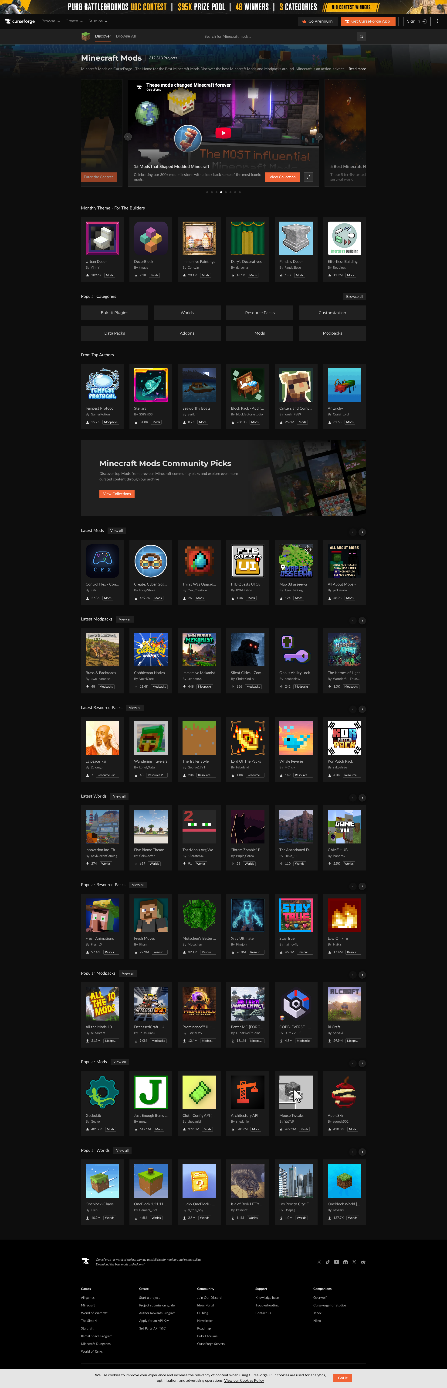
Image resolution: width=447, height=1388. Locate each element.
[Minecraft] (85, 36)
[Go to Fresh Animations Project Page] (102, 926)
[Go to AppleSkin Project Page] (344, 1103)
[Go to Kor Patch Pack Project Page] (344, 749)
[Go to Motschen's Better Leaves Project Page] (199, 926)
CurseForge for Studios (329, 1305)
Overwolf (320, 1297)
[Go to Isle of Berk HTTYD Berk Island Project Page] (247, 1192)
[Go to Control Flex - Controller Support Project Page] (102, 572)
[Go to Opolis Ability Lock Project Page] (296, 660)
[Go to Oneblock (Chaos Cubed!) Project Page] (102, 1192)
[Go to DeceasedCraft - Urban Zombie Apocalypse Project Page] (150, 1015)
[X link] (354, 1262)
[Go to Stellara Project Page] (150, 396)
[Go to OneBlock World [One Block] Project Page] (344, 1192)
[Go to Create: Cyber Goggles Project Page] (150, 572)
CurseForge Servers (211, 1344)
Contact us (263, 1313)
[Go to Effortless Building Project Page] (344, 249)
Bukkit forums (207, 1336)
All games (88, 1297)
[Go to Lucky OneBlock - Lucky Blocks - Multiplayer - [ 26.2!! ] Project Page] (199, 1192)
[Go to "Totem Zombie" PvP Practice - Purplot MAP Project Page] (247, 837)
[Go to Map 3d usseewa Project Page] (296, 572)
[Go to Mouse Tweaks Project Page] (296, 1103)
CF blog (202, 1313)
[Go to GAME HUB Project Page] (344, 837)
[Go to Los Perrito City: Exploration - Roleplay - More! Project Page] (296, 1192)
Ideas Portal (205, 1305)
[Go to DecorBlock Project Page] (150, 249)
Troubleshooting (266, 1305)
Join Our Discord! (210, 1297)
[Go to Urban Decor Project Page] (102, 249)
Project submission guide (157, 1305)
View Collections (117, 494)
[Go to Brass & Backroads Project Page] (102, 660)
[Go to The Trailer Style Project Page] (199, 749)
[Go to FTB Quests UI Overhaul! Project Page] (247, 572)
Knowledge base (267, 1297)
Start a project (149, 1297)
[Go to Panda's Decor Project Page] (296, 249)
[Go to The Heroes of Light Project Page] (344, 660)
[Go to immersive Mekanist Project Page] (199, 660)
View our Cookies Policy (244, 1380)
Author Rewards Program (157, 1313)
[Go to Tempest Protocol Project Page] (102, 396)
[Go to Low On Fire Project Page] (344, 926)
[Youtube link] (336, 1262)
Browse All (126, 36)
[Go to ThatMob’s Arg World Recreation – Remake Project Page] (199, 837)
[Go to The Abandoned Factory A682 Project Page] (296, 837)
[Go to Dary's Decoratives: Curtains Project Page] (247, 249)
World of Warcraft (94, 1313)
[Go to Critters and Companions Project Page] (296, 396)
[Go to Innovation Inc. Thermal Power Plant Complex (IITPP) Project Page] (102, 837)
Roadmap (204, 1328)
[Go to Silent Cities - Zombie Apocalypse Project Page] (247, 660)
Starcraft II (88, 1328)
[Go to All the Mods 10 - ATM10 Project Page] (102, 1015)
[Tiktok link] (328, 1262)
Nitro (317, 1321)
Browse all (354, 297)
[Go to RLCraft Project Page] (344, 1015)
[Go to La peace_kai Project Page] (102, 749)
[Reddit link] (363, 1262)
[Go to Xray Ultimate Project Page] (247, 926)
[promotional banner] (223, 7)
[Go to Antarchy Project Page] (344, 396)
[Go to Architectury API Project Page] (247, 1103)
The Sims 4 (89, 1321)
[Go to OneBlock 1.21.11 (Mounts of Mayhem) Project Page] (150, 1192)
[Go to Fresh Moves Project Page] (150, 926)
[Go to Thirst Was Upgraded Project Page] (199, 572)
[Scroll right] (362, 532)
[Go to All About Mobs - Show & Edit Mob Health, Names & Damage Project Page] (344, 572)
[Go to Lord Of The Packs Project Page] (247, 749)
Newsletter (205, 1321)
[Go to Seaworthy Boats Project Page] (199, 396)
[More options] (437, 21)
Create (72, 21)
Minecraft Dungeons (96, 1344)
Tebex (317, 1313)
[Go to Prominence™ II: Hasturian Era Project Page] (199, 1015)
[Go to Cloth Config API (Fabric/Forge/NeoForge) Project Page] (199, 1103)
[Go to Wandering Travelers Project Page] (150, 749)
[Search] (361, 36)
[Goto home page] (20, 21)
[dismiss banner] (439, 7)
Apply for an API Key (154, 1321)
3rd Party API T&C (152, 1328)
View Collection (283, 177)
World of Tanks (92, 1351)
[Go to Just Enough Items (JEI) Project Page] (150, 1103)
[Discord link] (345, 1262)
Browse (48, 21)
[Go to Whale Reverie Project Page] (296, 749)
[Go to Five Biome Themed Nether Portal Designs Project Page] (150, 837)
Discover (103, 36)
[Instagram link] (319, 1262)
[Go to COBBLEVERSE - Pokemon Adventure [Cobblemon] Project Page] (296, 1015)
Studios (95, 21)
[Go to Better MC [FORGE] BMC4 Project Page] (247, 1015)
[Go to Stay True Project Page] (296, 926)
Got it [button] (343, 1378)
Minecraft (88, 1305)
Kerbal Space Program (96, 1336)
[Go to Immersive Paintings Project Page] (199, 249)
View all (116, 531)
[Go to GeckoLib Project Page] (102, 1103)
